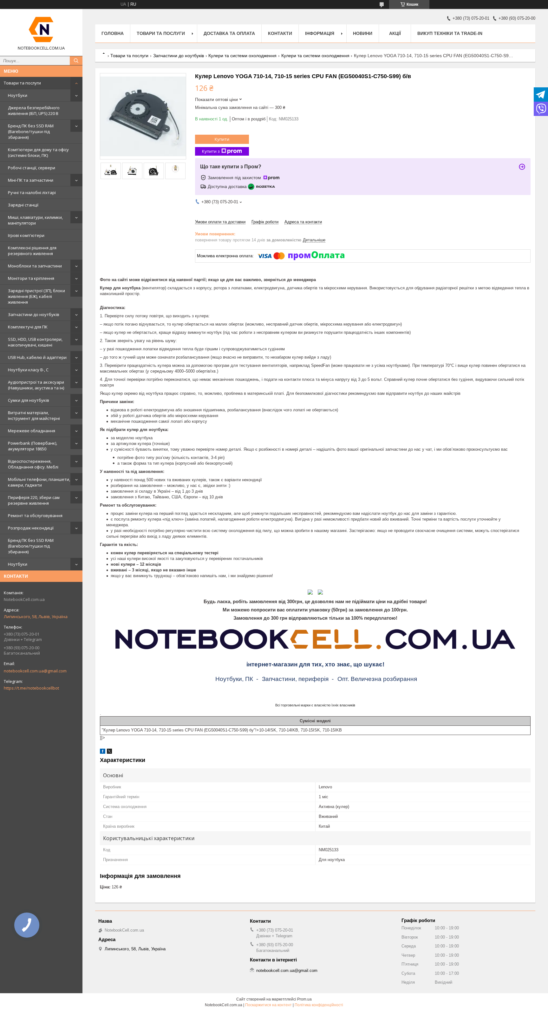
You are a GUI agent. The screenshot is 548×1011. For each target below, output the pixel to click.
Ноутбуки (17, 95)
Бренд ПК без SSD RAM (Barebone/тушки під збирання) (31, 131)
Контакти (280, 33)
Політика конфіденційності (319, 1005)
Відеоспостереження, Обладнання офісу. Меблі (33, 464)
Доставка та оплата (229, 33)
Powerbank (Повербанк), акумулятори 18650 (32, 446)
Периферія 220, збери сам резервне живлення (34, 500)
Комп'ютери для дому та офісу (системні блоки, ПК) (38, 152)
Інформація (319, 33)
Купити (222, 139)
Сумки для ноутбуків (28, 400)
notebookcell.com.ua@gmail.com (35, 671)
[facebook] (102, 752)
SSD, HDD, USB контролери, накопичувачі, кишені (35, 342)
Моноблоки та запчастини (35, 266)
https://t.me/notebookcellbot (31, 688)
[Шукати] (76, 60)
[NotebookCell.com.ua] (41, 29)
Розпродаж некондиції (31, 528)
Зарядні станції (23, 205)
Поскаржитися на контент (268, 1005)
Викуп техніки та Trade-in (449, 33)
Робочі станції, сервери (31, 168)
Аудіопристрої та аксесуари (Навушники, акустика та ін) (36, 385)
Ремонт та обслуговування (35, 515)
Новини (362, 33)
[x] (109, 752)
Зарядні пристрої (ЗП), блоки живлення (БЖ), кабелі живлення (36, 296)
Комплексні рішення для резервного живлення (32, 250)
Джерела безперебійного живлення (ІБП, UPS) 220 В (34, 110)
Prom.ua (304, 999)
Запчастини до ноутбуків (33, 314)
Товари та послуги (22, 83)
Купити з (211, 151)
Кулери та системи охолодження (242, 55)
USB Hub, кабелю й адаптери (37, 357)
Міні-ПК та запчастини (30, 180)
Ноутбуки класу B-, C (28, 370)
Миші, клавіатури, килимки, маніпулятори (35, 220)
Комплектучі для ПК (28, 327)
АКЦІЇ (395, 33)
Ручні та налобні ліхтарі (32, 192)
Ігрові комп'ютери (26, 235)
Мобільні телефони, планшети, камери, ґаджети (39, 482)
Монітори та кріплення (31, 278)
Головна (112, 33)
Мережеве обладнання (31, 431)
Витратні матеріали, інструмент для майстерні (34, 415)
